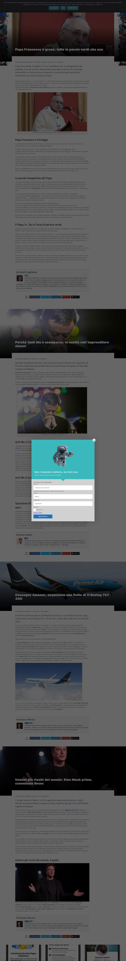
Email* (35, 484)
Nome (35, 493)
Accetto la (39, 510)
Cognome (36, 500)
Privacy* (36, 507)
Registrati (42, 516)
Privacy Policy (37, 513)
